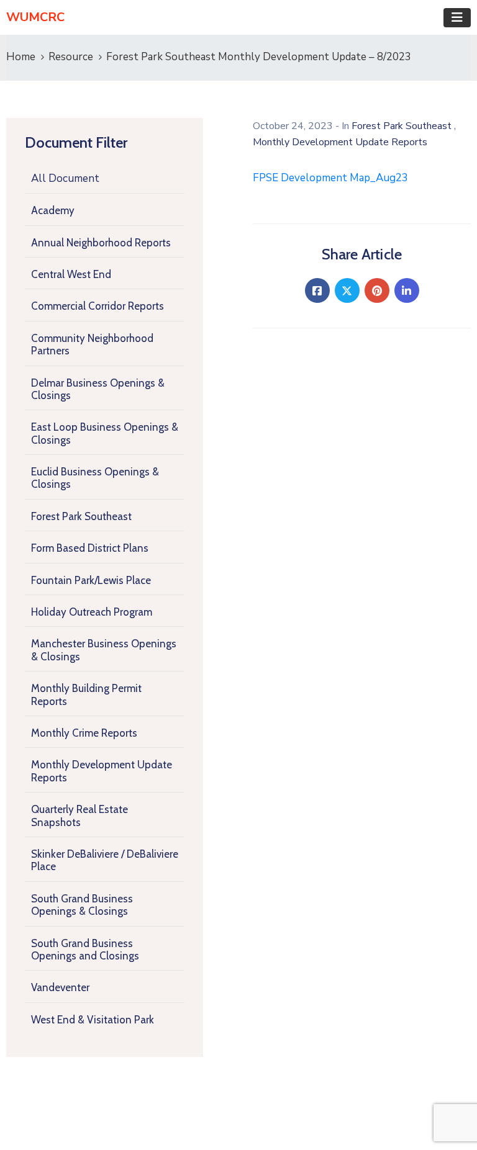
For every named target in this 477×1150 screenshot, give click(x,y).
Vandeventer (60, 987)
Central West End (71, 274)
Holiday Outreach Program (91, 612)
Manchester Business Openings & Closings (103, 649)
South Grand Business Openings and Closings (85, 949)
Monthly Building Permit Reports (86, 694)
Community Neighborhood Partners (92, 344)
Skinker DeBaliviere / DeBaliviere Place (104, 860)
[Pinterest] (377, 290)
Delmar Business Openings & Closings (98, 389)
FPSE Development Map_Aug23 (330, 178)
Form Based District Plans (89, 548)
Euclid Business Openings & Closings (95, 477)
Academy (53, 210)
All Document (65, 178)
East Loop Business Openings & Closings (104, 433)
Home (20, 57)
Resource (70, 57)
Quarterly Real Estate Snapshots (79, 815)
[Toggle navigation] (457, 17)
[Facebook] (317, 290)
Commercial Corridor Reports (97, 306)
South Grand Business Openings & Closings (82, 904)
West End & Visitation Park (92, 1019)
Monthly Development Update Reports (101, 770)
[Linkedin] (406, 290)
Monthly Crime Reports (84, 733)
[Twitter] (347, 290)
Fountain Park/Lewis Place (91, 580)
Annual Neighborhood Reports (101, 242)
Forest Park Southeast (81, 516)
